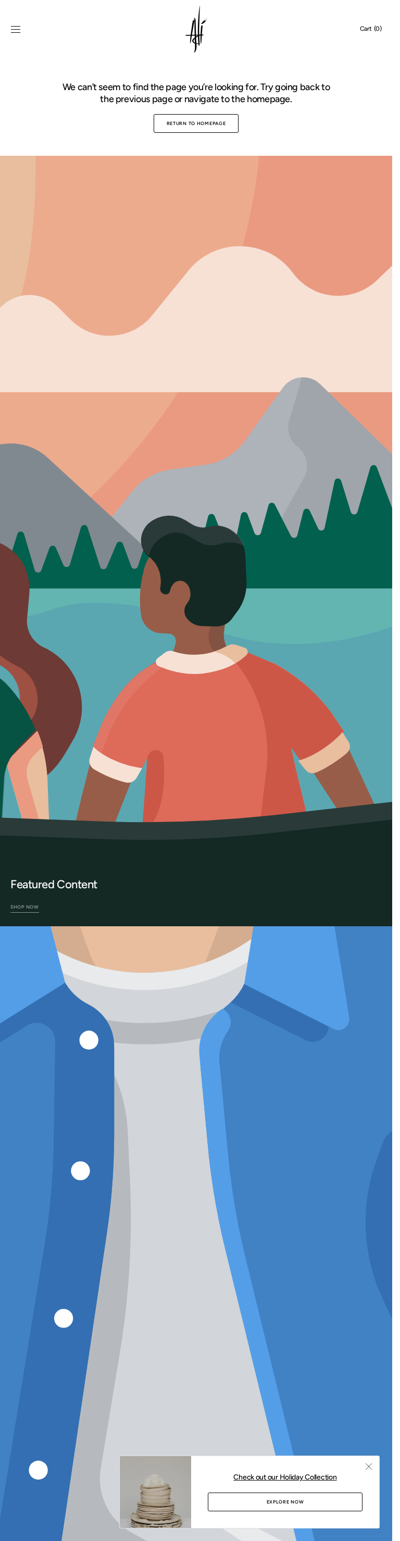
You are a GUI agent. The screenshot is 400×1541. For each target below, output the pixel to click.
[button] (15, 29)
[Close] (368, 1466)
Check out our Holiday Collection (284, 1477)
